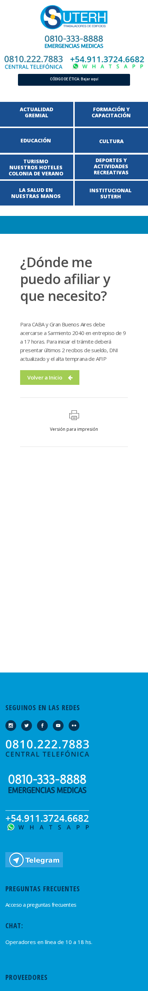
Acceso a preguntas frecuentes (41, 904)
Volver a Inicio (45, 377)
